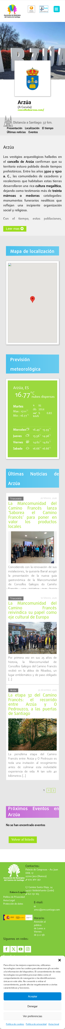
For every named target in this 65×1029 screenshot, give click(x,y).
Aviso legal (53, 1024)
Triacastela (15, 499)
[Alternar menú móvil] (57, 9)
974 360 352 (33, 879)
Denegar (32, 1006)
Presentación (14, 128)
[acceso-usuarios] (31, 9)
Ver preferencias (32, 1016)
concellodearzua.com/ (31, 110)
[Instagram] (28, 949)
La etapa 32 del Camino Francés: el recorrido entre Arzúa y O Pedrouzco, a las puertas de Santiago (32, 704)
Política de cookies (15, 1024)
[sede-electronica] (44, 9)
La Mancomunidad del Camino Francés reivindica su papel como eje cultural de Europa (32, 610)
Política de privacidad (36, 1024)
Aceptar (32, 996)
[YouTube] (20, 949)
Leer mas (13, 229)
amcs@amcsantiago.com (47, 910)
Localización (32, 128)
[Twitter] (13, 949)
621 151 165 (33, 894)
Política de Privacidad (14, 897)
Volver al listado (22, 839)
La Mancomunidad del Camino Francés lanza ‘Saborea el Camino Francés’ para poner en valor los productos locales (32, 515)
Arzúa (13, 690)
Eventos (33, 132)
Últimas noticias (16, 132)
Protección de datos (13, 904)
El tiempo (47, 128)
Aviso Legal (9, 900)
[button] (59, 960)
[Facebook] (6, 949)
